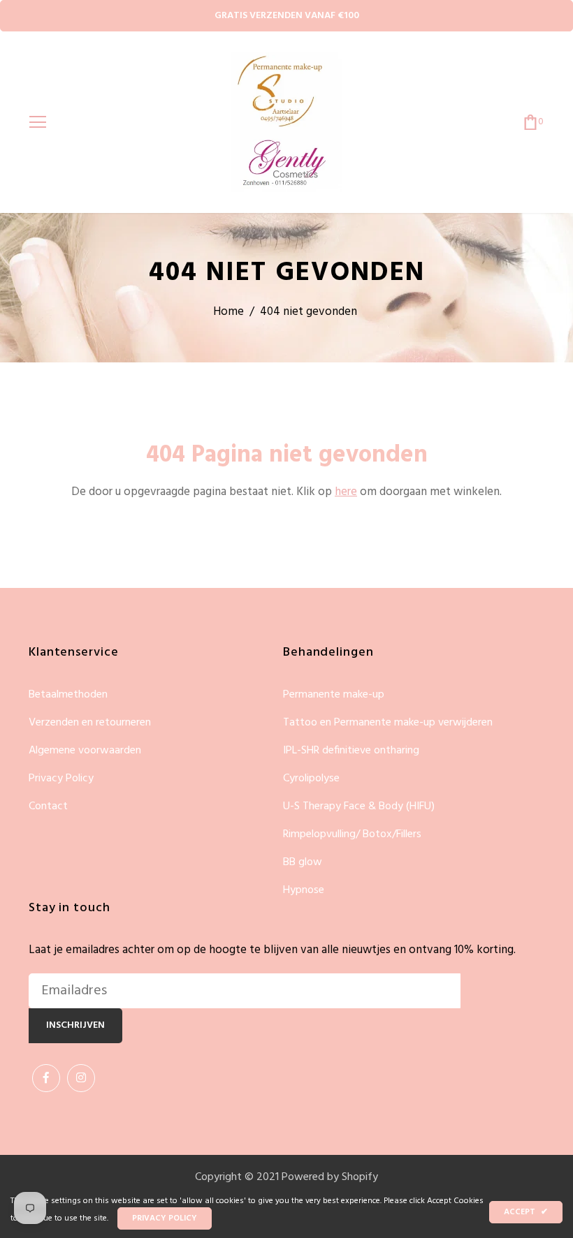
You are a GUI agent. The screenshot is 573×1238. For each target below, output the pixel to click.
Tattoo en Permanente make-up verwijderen (388, 723)
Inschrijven (75, 1025)
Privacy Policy (61, 779)
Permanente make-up (333, 695)
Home (228, 311)
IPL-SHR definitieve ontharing (351, 751)
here (346, 491)
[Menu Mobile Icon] (37, 122)
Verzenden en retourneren (90, 723)
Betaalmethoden (68, 695)
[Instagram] (81, 1078)
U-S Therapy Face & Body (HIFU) (359, 807)
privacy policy (164, 1218)
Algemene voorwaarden (85, 751)
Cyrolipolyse (311, 779)
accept (526, 1212)
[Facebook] (46, 1078)
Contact (48, 806)
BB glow (302, 862)
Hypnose (303, 890)
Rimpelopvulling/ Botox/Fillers (352, 834)
